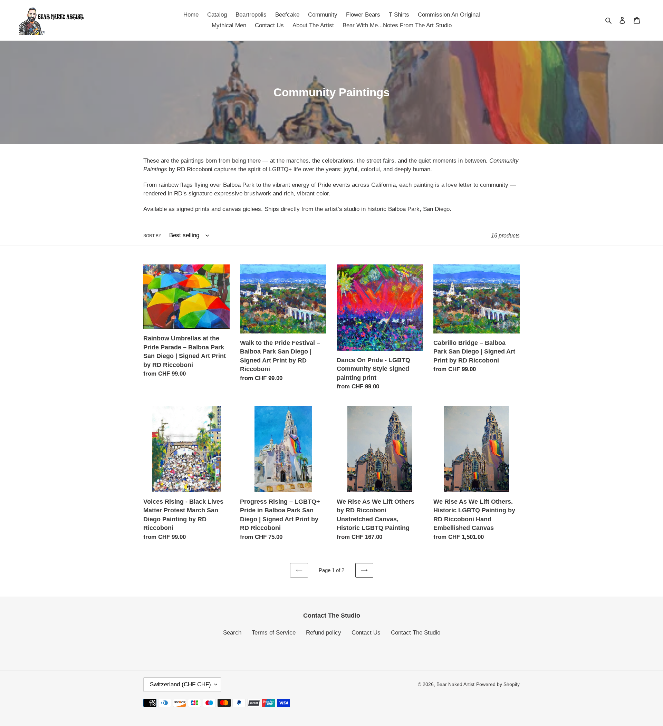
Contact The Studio (415, 632)
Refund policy (323, 632)
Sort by (152, 235)
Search (232, 632)
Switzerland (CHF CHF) (180, 684)
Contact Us (366, 632)
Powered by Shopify (498, 684)
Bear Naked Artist (455, 684)
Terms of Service (274, 632)
